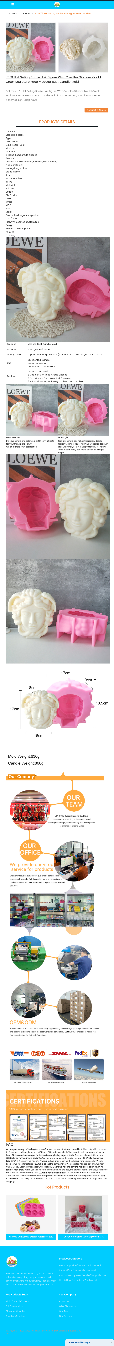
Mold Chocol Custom (17, 1301)
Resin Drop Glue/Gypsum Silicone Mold (80, 1265)
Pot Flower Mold (14, 1306)
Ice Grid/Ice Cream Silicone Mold (77, 1270)
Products (28, 13)
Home (15, 13)
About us (64, 1301)
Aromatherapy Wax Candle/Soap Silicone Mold (82, 1275)
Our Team (64, 1311)
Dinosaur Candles (15, 1311)
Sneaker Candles (15, 1316)
